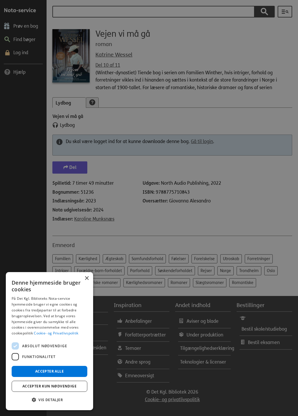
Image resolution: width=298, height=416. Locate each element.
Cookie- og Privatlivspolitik (56, 333)
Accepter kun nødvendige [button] (49, 386)
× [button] (86, 278)
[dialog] (49, 341)
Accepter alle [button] (49, 371)
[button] (49, 400)
